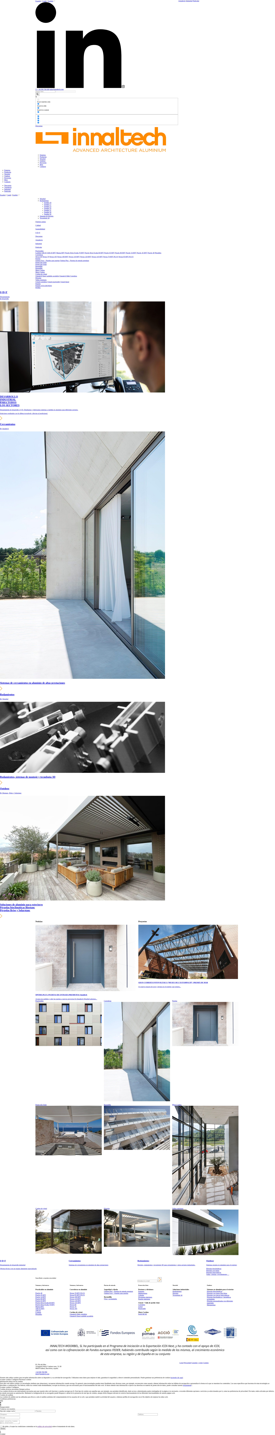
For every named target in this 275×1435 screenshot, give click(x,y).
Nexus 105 (53, 257)
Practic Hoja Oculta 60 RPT (94, 253)
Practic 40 (151, 253)
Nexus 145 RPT (97, 257)
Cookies (206, 1363)
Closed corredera (41, 282)
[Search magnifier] (37, 94)
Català (44, 1)
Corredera (141, 1305)
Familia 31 (47, 210)
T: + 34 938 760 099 (42, 89)
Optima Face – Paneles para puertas (47, 261)
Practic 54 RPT (131, 253)
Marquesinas (211, 1305)
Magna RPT (60, 253)
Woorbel (43, 159)
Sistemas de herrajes (46, 216)
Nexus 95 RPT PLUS (125, 257)
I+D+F (37, 233)
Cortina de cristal (41, 274)
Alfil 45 (44, 253)
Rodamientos (44, 201)
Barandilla (38, 266)
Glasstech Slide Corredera (68, 276)
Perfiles (37, 288)
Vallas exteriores (41, 280)
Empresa (43, 155)
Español (38, 1)
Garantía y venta (197, 1363)
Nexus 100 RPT (62, 257)
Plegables (158, 253)
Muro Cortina (40, 270)
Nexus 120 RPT (85, 257)
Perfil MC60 (142, 1314)
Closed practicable (53, 282)
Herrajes (175, 1293)
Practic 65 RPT (109, 253)
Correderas (39, 255)
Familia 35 (47, 208)
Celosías (141, 1295)
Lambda (38, 253)
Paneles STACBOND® (43, 286)
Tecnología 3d (44, 218)
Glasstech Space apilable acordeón (47, 276)
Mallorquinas (142, 1293)
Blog (41, 165)
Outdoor (42, 161)
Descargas (38, 126)
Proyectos (43, 163)
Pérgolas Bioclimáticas (214, 1291)
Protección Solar (41, 262)
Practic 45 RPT (142, 253)
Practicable (142, 1309)
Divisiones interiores (145, 1297)
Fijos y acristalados (110, 1299)
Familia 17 (47, 204)
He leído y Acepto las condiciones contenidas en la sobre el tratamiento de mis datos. (39, 1426)
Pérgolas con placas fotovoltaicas (218, 1295)
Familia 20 (47, 214)
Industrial (189, 1)
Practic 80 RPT (120, 253)
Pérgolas (38, 278)
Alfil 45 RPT (51, 253)
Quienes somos (40, 222)
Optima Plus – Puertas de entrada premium (74, 261)
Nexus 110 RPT (74, 257)
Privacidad (187, 1363)
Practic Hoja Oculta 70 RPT (74, 253)
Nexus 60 (38, 257)
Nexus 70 (45, 257)
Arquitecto (182, 1)
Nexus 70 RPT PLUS (110, 257)
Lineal (140, 1307)
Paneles (38, 284)
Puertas (37, 259)
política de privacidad (44, 1426)
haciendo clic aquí (177, 1378)
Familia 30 (47, 212)
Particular (196, 1)
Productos (43, 157)
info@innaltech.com (57, 89)
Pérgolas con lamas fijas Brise (217, 1293)
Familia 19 (47, 203)
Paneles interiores (144, 1299)
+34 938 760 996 (41, 1372)
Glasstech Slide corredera (78, 1314)
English (50, 1)
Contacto (43, 166)
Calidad (38, 225)
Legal (181, 1363)
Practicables (39, 251)
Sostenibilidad (40, 229)
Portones (141, 1291)
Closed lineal (64, 282)
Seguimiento (187, 1385)
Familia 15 (47, 206)
